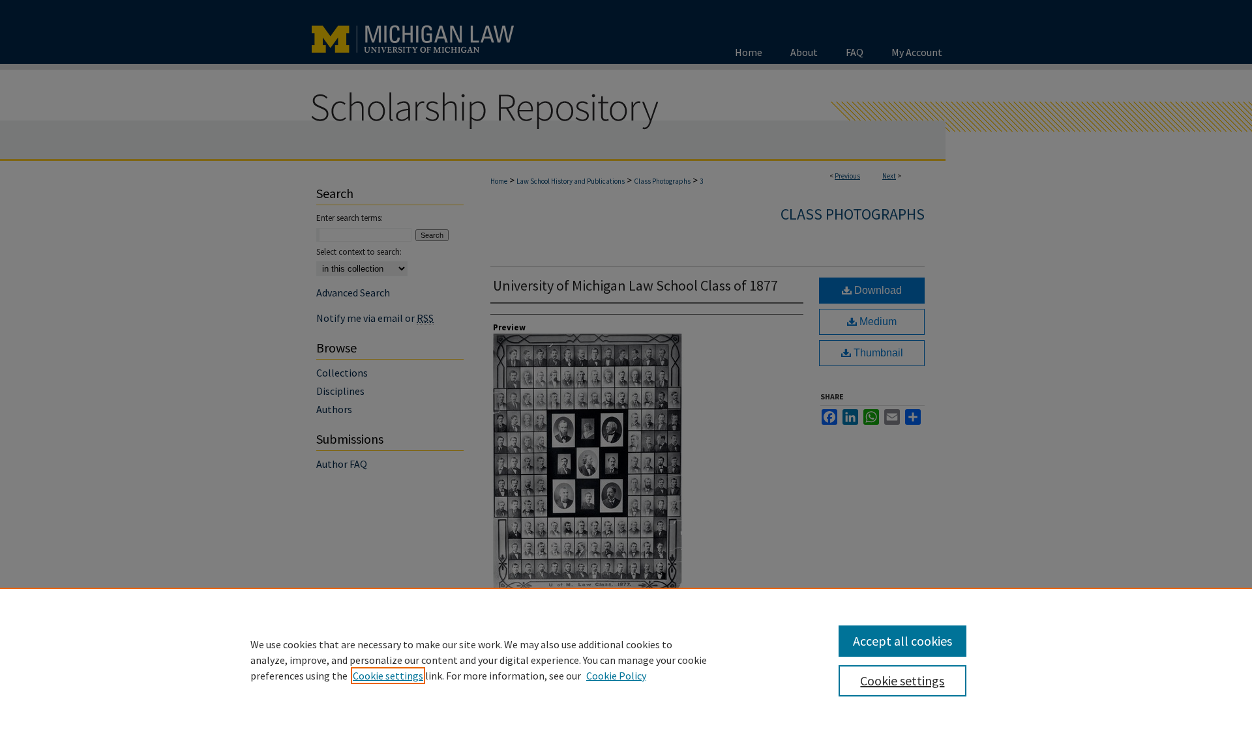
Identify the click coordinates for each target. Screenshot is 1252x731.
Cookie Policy (616, 675)
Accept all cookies (902, 641)
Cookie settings (388, 675)
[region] (626, 659)
